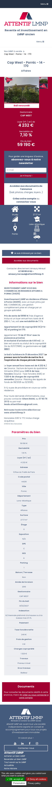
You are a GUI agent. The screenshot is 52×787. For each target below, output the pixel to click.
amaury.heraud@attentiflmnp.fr (26, 274)
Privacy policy (34, 783)
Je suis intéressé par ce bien (27, 253)
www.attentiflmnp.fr (14, 412)
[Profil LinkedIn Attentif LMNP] (22, 743)
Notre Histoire (10, 768)
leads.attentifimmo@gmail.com (20, 404)
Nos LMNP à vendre (13, 51)
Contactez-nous (26, 748)
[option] (21, 90)
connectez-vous (26, 201)
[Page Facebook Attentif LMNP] (29, 743)
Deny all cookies (37, 779)
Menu (45, 4)
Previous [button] (7, 92)
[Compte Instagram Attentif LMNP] (37, 743)
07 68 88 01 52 (25, 271)
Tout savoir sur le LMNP (15, 762)
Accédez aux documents (26, 260)
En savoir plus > (26, 738)
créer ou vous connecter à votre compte (34, 696)
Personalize (19, 783)
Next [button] (37, 92)
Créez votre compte (24, 198)
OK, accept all (16, 779)
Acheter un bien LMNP (14, 756)
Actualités (9, 765)
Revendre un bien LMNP (15, 759)
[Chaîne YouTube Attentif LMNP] (15, 743)
